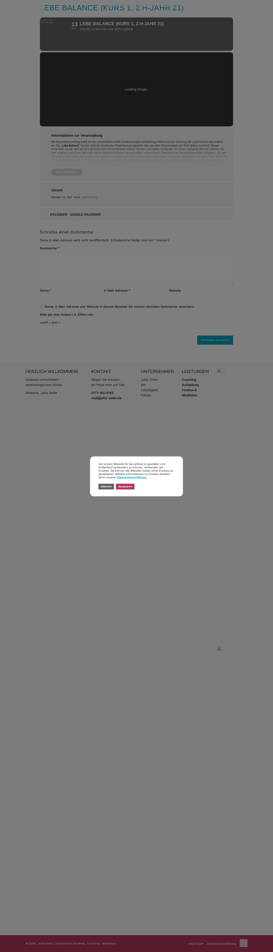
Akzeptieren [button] (125, 486)
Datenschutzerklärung (131, 477)
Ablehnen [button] (106, 486)
